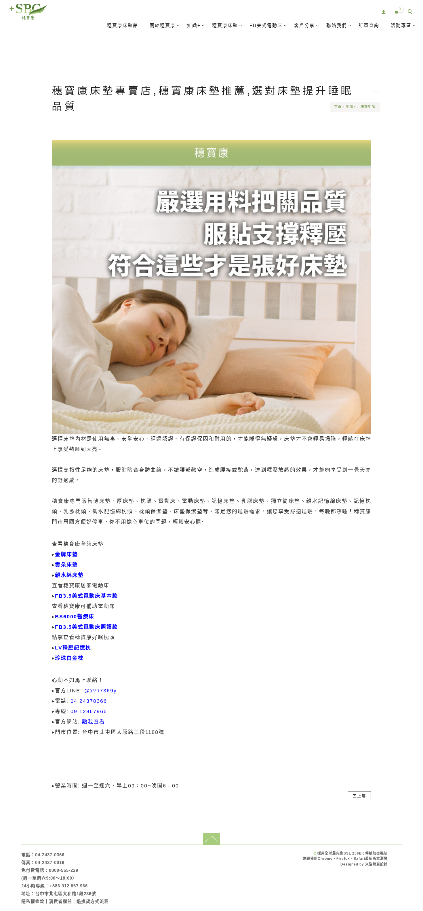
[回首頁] (28, 12)
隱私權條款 (32, 901)
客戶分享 (304, 25)
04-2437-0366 (49, 854)
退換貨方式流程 (93, 901)
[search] (411, 12)
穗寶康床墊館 (122, 25)
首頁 (338, 107)
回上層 (359, 796)
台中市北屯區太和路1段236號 (65, 893)
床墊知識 (368, 107)
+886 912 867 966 (68, 885)
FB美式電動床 (266, 25)
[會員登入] (384, 11)
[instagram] (411, 674)
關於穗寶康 (163, 25)
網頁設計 (380, 864)
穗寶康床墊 (225, 25)
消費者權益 (60, 901)
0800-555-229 (63, 870)
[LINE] (411, 635)
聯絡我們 (336, 25)
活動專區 (401, 25)
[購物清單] (397, 11)
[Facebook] (411, 648)
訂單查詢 (369, 25)
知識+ (194, 25)
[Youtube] (411, 661)
